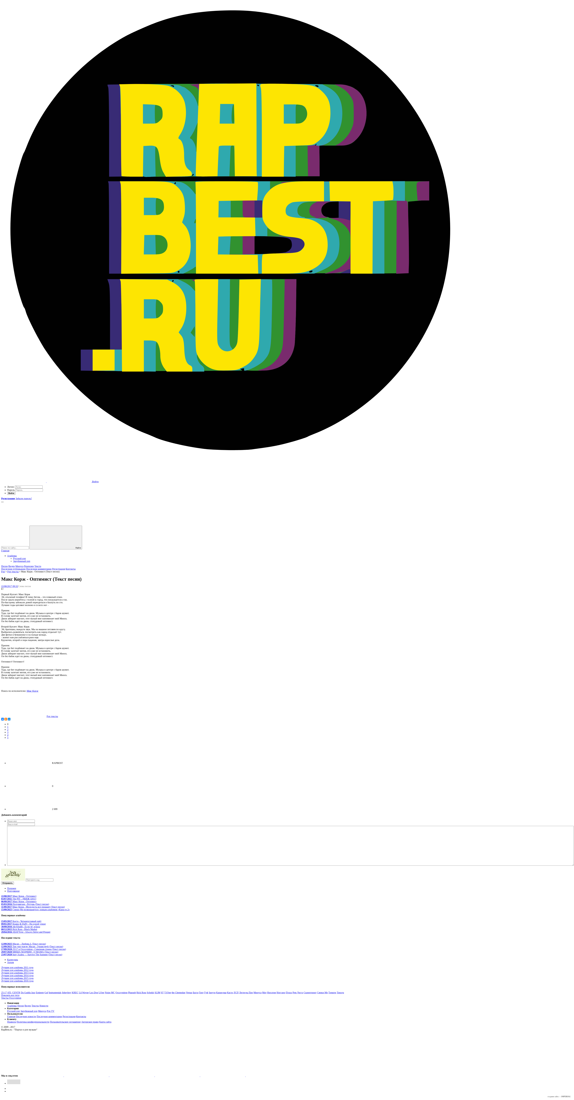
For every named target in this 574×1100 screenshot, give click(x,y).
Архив (10, 962)
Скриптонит (310, 992)
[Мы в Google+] (177, 1075)
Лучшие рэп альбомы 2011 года (17, 967)
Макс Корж (32, 691)
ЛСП (236, 992)
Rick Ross (141, 992)
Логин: (10, 487)
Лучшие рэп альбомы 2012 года (17, 970)
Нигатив (271, 992)
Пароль (11, 490)
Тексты (35, 1005)
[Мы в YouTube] (268, 1075)
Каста (230, 992)
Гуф (206, 992)
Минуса (19, 566)
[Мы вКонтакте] (41, 1075)
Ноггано (281, 992)
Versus (189, 992)
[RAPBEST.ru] (229, 458)
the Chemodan (178, 992)
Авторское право (90, 1022)
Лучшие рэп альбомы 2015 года (17, 978)
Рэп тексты (13, 571)
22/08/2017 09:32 (9, 586)
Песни (4, 566)
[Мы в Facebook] (132, 1075)
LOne (101, 992)
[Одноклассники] (5, 719)
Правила (11, 1022)
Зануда (212, 992)
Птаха (289, 992)
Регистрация (58, 569)
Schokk (150, 992)
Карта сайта (105, 1022)
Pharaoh (132, 992)
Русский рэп (19, 558)
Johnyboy (66, 992)
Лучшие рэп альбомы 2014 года (17, 975)
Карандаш (221, 992)
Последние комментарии (39, 569)
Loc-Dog (93, 992)
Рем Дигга (298, 992)
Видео (11, 566)
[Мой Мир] (9, 719)
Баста (195, 992)
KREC (75, 992)
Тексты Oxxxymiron (11, 998)
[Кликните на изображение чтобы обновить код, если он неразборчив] (13, 880)
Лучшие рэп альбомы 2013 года (17, 973)
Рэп (3, 571)
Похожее (11, 888)
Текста (37, 566)
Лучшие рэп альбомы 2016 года (17, 981)
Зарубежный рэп (21, 561)
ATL (9, 992)
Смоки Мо (322, 992)
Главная (5, 550)
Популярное (13, 891)
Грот (201, 992)
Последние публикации (13, 569)
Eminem (40, 992)
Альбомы (12, 555)
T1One (167, 992)
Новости (43, 1005)
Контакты (71, 569)
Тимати (332, 992)
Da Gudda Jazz (28, 992)
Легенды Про (246, 992)
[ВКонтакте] (2, 719)
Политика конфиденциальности (33, 1022)
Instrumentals (55, 992)
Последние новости (26, 1016)
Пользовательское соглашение (65, 1022)
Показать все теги (10, 995)
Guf (46, 992)
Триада (340, 992)
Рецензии (29, 566)
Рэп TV (50, 1011)
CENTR (16, 992)
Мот (264, 992)
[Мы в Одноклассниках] (223, 1075)
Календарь (12, 959)
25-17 (4, 992)
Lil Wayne (84, 992)
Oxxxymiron (121, 992)
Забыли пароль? (24, 498)
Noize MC (110, 992)
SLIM (157, 992)
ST (162, 992)
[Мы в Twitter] (86, 1075)
